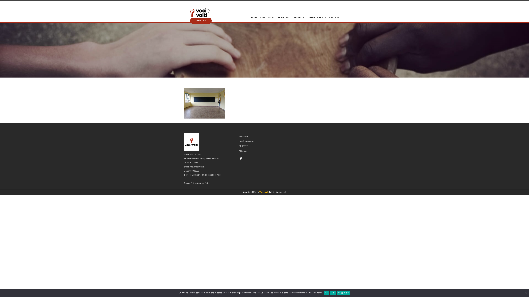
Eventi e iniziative (246, 141)
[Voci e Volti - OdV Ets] (204, 16)
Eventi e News (267, 17)
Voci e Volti (264, 192)
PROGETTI (283, 17)
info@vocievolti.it (197, 167)
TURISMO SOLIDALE (316, 17)
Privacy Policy (190, 183)
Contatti (334, 17)
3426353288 (192, 163)
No (333, 293)
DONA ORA (201, 21)
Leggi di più (343, 293)
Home (254, 17)
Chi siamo (297, 17)
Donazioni (243, 136)
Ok (326, 293)
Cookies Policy (203, 183)
